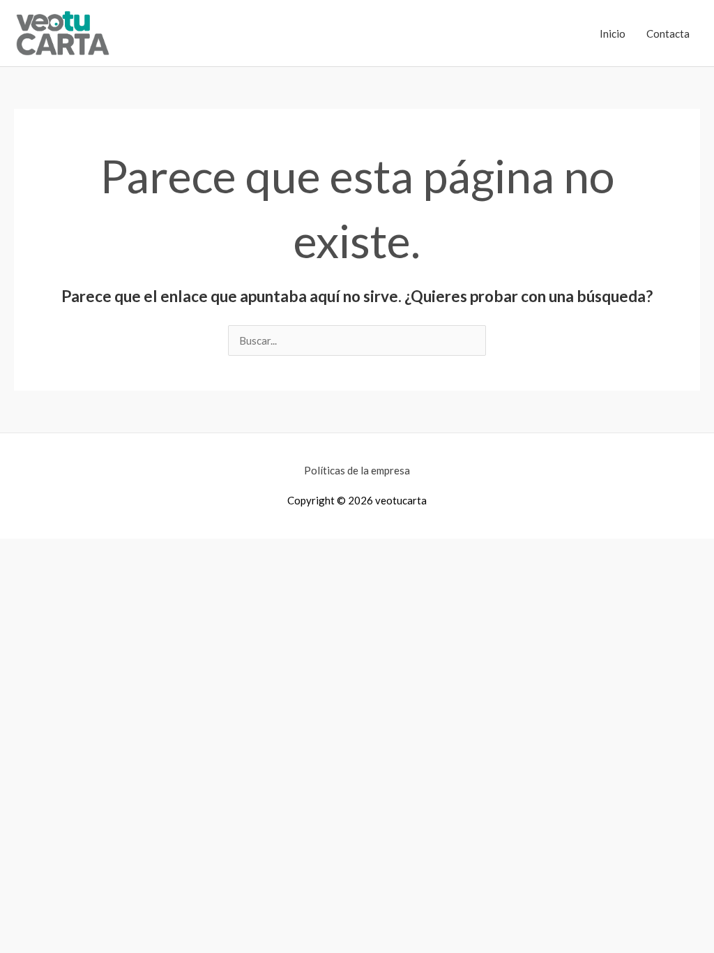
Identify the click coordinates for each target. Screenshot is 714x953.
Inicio (612, 33)
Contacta (668, 33)
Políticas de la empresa (357, 470)
